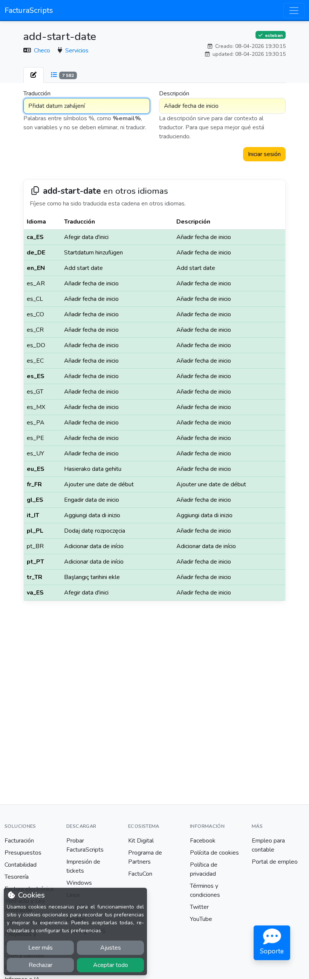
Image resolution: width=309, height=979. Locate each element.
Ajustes (110, 948)
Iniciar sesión (264, 154)
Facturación (19, 841)
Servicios (77, 50)
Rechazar (40, 965)
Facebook (203, 841)
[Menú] (293, 10)
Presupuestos (23, 853)
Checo (43, 50)
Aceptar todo (110, 965)
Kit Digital (141, 841)
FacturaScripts (29, 10)
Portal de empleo (275, 862)
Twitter (199, 907)
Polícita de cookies (214, 853)
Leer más (40, 948)
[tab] (33, 75)
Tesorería (17, 877)
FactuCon (140, 874)
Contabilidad (21, 865)
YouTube (201, 919)
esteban (273, 35)
